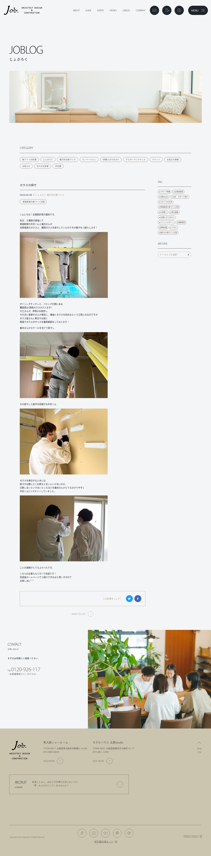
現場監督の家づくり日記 (34, 202)
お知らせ (26, 166)
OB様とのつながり (111, 160)
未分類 (58, 166)
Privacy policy (191, 836)
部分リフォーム (24, 710)
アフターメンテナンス (136, 160)
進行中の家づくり (67, 160)
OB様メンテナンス (62, 699)
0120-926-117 (25, 669)
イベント (156, 160)
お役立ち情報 (173, 160)
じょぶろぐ (48, 160)
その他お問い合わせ (62, 710)
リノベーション (89, 160)
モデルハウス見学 (24, 699)
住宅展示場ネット (103, 841)
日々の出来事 (43, 166)
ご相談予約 (24, 688)
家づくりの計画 (29, 160)
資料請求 (62, 688)
